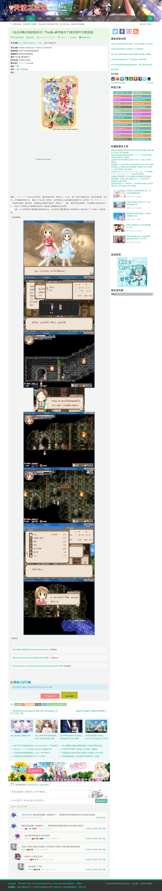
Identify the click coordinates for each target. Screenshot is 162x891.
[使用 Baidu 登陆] (122, 79)
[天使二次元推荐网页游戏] (132, 272)
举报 (100, 828)
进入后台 (150, 82)
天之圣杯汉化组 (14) (140, 139)
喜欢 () (51, 696)
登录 (149, 24)
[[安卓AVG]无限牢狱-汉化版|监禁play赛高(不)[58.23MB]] (71, 726)
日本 (17, 66)
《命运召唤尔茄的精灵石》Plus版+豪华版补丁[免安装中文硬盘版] (52, 32)
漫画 (40, 18)
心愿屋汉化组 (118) (121, 92)
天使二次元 (31, 883)
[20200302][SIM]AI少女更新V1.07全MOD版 (127, 49)
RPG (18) (136, 125)
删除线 (41, 800)
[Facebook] (122, 31)
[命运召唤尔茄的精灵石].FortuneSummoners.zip (31, 649)
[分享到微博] (12, 682)
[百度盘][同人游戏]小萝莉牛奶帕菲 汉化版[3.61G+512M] (82, 752)
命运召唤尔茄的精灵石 (28, 43)
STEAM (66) (138, 92)
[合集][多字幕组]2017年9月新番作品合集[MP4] (128, 176)
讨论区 (80, 18)
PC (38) (117, 103)
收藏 (58, 18)
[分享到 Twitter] (26, 682)
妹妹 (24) (117, 121)
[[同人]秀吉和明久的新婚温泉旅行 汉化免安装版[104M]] (47, 726)
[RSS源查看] (136, 31)
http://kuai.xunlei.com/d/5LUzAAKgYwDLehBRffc (31, 657)
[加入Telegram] (115, 31)
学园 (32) (117, 110)
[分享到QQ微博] (18, 682)
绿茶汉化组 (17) (120, 128)
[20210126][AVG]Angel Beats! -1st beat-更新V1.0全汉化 (132, 43)
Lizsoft (17, 704)
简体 (112, 69)
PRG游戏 (30, 704)
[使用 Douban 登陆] (131, 79)
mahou (23, 849)
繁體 (116, 69)
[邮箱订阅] (129, 31)
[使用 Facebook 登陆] (140, 79)
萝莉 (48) (117, 100)
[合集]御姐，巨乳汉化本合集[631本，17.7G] (127, 178)
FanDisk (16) (138, 132)
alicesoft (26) (119, 117)
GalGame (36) (138, 103)
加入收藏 (69, 696)
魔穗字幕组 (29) (120, 114)
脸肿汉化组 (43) (139, 100)
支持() (99, 817)
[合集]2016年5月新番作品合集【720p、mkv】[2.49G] (131, 159)
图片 (21, 800)
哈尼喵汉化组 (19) (121, 125)
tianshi (31, 37)
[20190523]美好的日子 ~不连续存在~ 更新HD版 (128, 59)
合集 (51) (117, 96)
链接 (27, 800)
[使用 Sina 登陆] (117, 79)
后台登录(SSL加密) (118, 82)
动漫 (22, 18)
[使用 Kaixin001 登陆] (135, 79)
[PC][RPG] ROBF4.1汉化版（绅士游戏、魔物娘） (80, 749)
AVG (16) (136, 128)
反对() (94, 828)
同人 (44, 704)
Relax (64, 883)
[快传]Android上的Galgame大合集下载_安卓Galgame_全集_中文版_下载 (34, 712)
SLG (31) (136, 110)
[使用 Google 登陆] (126, 79)
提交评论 (102, 801)
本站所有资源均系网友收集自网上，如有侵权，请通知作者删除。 (130, 883)
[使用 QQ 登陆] (113, 79)
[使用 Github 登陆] (149, 79)
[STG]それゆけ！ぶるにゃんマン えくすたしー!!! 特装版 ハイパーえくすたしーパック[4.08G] (132, 172)
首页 (13, 18)
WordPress (48, 883)
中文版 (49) (137, 96)
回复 (104, 817)
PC (23, 704)
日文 (17, 69)
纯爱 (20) (136, 121)
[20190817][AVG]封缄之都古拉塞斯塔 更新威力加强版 (131, 54)
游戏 (31, 18)
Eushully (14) (138, 135)
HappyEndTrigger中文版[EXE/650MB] (90, 711)
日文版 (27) (137, 114)
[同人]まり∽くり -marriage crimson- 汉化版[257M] (32, 749)
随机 (90, 18)
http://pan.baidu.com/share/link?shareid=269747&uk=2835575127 (37, 666)
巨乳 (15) (117, 135)
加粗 (34, 800)
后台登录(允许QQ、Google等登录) (38, 785)
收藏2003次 (85, 37)
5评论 (74, 37)
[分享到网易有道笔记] (21, 682)
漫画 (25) (136, 117)
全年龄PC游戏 (18, 37)
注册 (143, 24)
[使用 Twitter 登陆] (144, 79)
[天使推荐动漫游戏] (59, 771)
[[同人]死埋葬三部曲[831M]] (22, 726)
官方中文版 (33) (139, 107)
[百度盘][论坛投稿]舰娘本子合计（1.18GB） (30, 756)
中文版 (38, 704)
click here (48, 687)
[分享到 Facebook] (29, 682)
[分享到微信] (24, 682)
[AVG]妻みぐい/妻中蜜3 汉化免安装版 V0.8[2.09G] (129, 164)
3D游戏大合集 (116, 181)
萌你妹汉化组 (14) (121, 139)
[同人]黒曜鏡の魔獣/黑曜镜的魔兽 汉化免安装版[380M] (82, 745)
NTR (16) (117, 132)
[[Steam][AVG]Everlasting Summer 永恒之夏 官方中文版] (96, 726)
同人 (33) (117, 107)
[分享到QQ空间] (15, 682)
